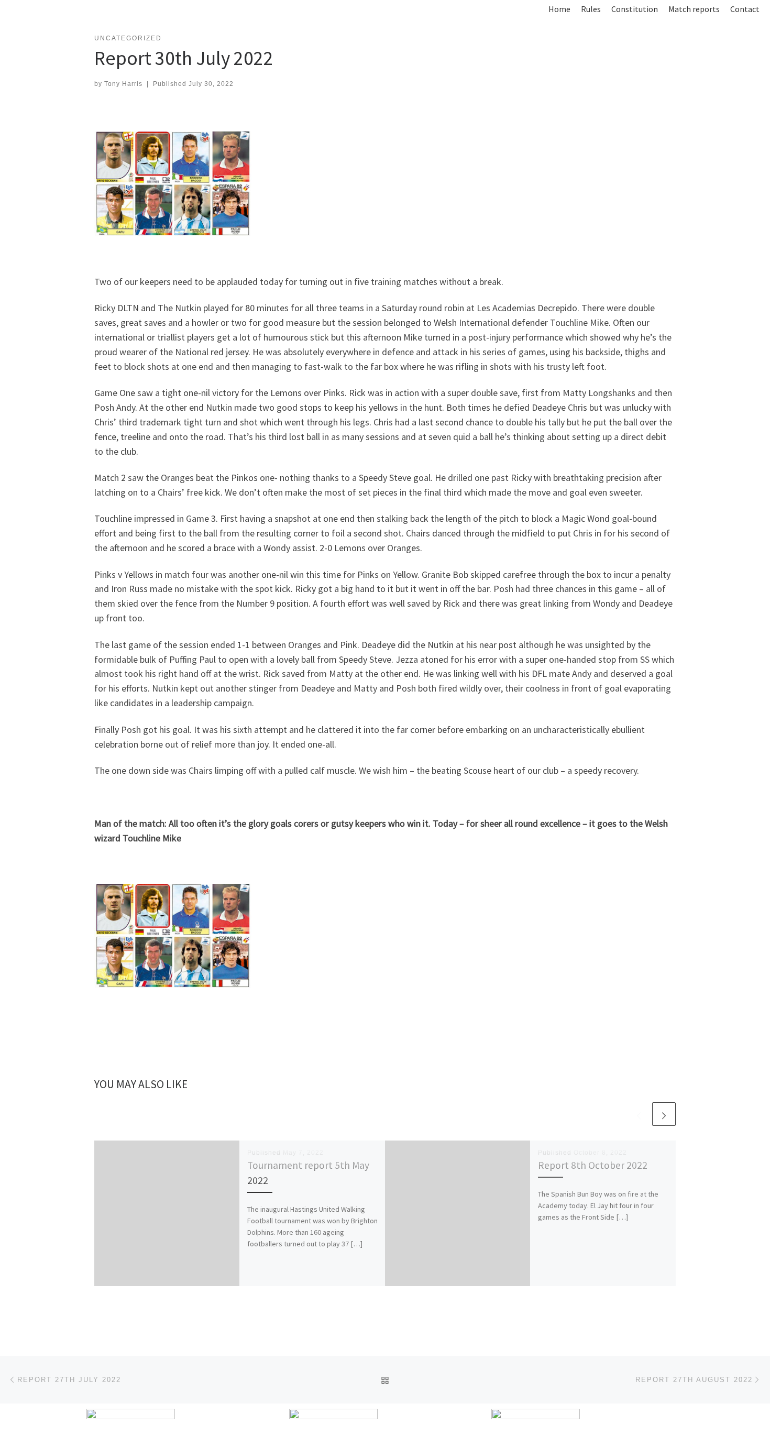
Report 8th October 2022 (592, 1165)
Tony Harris (123, 83)
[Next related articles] (664, 1114)
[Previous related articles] (639, 1114)
